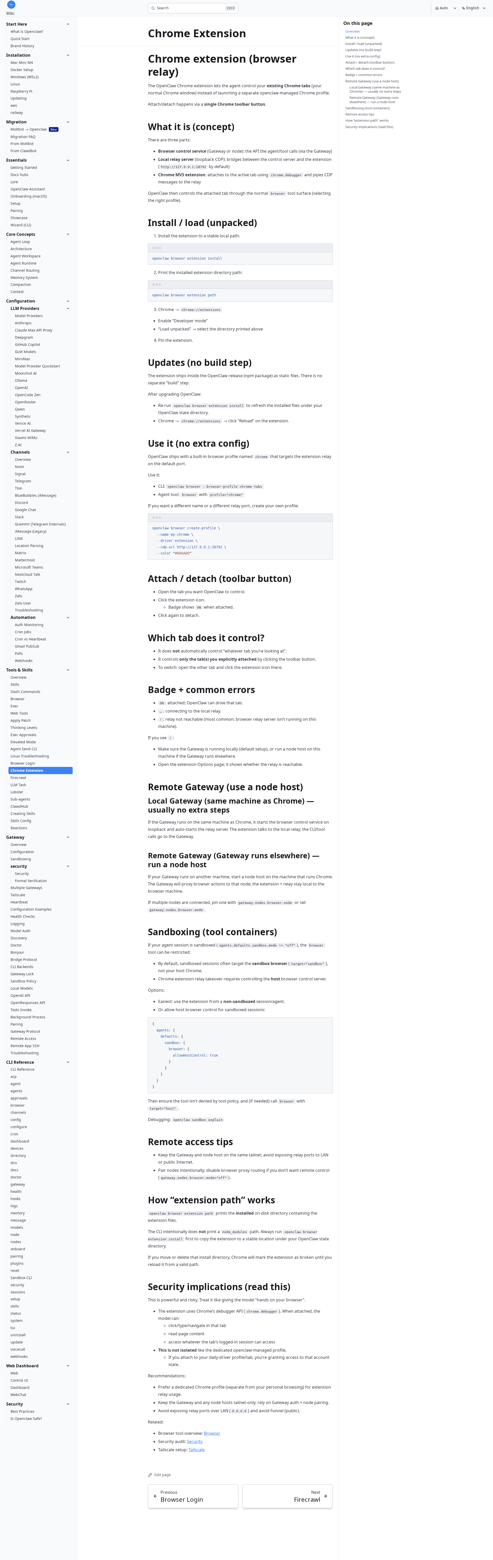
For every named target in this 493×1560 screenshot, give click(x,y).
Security (195, 1441)
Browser (212, 1433)
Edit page (162, 1474)
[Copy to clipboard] (326, 258)
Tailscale (196, 1449)
